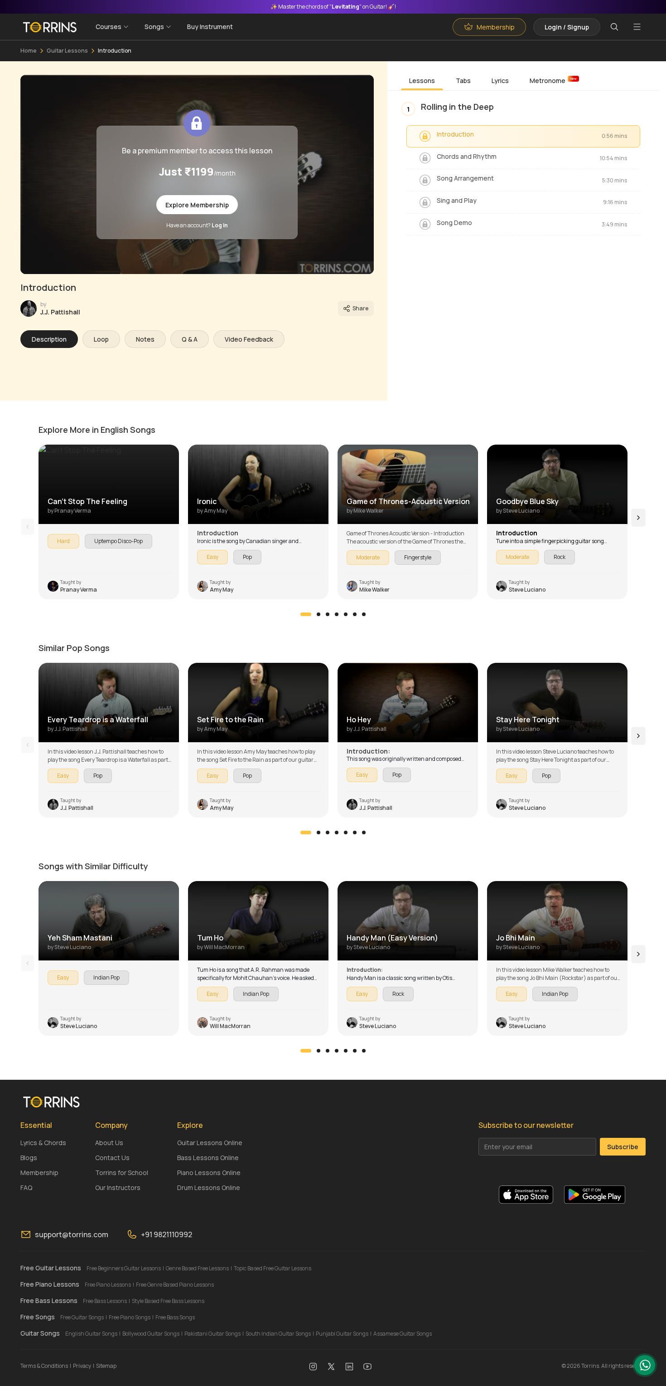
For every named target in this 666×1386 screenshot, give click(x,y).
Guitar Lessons (67, 50)
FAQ (26, 1187)
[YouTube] (367, 1366)
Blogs (28, 1157)
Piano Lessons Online (209, 1172)
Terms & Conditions (44, 1366)
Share (360, 308)
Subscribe (622, 1146)
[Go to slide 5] (345, 614)
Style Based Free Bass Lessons (168, 1301)
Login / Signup (567, 27)
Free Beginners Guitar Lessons (124, 1268)
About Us (109, 1142)
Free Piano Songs (129, 1317)
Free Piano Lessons (108, 1284)
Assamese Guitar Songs (402, 1333)
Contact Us (112, 1157)
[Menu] (637, 26)
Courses (108, 26)
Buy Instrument (210, 26)
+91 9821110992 (166, 1234)
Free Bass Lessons (105, 1301)
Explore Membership (197, 205)
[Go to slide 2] (318, 614)
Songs (154, 26)
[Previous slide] (27, 527)
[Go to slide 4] (336, 614)
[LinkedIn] (349, 1366)
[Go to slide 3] (327, 614)
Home (28, 50)
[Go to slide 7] (363, 614)
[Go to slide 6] (354, 614)
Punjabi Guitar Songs (342, 1333)
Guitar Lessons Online (209, 1142)
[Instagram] (313, 1366)
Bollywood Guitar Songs (150, 1333)
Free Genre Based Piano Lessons (175, 1284)
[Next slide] (638, 518)
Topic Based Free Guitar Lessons (272, 1268)
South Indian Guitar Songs (278, 1333)
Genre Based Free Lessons (197, 1268)
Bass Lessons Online (208, 1157)
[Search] (614, 26)
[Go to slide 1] (306, 614)
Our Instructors (117, 1187)
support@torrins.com (71, 1234)
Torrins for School (121, 1172)
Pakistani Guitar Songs (212, 1333)
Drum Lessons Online (208, 1187)
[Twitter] (331, 1366)
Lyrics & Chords (43, 1142)
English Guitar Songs (91, 1333)
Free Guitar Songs (82, 1317)
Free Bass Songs (175, 1317)
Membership (39, 1172)
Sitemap (106, 1366)
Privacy (82, 1366)
